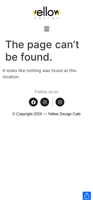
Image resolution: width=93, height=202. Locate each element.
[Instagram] (44, 102)
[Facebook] (33, 102)
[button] (46, 29)
